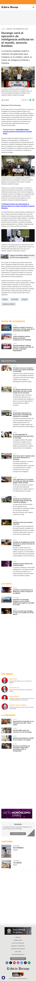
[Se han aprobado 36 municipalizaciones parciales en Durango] (6, 441)
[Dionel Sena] (4, 680)
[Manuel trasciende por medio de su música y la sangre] (6, 738)
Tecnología (14, 299)
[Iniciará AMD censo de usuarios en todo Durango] (6, 730)
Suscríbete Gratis (17, 833)
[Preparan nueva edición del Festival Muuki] (6, 570)
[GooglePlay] (29, 962)
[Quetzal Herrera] (4, 689)
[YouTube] (14, 962)
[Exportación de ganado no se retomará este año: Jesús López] (6, 721)
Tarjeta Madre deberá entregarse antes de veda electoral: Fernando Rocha (17, 131)
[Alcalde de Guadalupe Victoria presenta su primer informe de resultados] (6, 549)
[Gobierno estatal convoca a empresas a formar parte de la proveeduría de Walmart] (6, 328)
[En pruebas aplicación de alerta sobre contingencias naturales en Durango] (6, 420)
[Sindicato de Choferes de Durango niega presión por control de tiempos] (6, 506)
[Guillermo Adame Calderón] (4, 706)
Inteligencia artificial (8, 304)
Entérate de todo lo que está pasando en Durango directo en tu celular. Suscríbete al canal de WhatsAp (17, 206)
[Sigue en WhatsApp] (30, 100)
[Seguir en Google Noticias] (33, 100)
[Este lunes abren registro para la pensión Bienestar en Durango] (6, 463)
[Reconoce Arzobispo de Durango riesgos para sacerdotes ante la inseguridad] (6, 747)
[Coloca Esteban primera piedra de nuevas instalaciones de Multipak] (6, 337)
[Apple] (25, 962)
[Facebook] (7, 962)
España (5, 299)
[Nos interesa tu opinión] (18, 931)
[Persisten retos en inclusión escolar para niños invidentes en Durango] (6, 375)
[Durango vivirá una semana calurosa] (6, 528)
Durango (24, 299)
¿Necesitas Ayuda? (18, 958)
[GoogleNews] (21, 962)
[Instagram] (18, 962)
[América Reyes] (4, 698)
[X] (10, 962)
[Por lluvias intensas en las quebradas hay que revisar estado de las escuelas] (6, 397)
